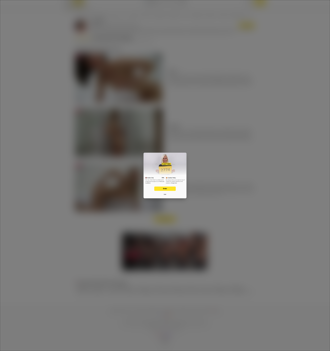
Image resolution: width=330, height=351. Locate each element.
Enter (165, 188)
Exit (165, 194)
